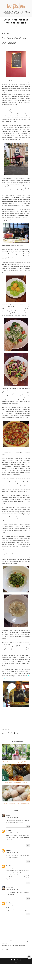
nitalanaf (8, 815)
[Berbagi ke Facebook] (8, 733)
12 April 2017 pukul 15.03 (12, 852)
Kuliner (7, 737)
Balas (28, 826)
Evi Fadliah (8, 830)
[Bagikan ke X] (11, 733)
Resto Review (14, 737)
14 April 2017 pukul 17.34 (12, 889)
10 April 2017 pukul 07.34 (12, 817)
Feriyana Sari (9, 887)
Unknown (8, 850)
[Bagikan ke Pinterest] (14, 733)
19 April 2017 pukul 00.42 (12, 905)
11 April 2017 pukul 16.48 (12, 833)
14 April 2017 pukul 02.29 (12, 868)
